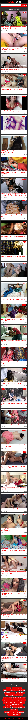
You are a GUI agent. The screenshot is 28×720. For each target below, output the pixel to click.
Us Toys (8, 688)
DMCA (13, 718)
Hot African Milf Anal (9, 702)
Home (4, 718)
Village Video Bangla (19, 697)
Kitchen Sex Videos (8, 700)
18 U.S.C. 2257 (21, 718)
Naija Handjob (21, 702)
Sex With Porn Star (9, 693)
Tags (9, 718)
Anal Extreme (7, 707)
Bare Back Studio (17, 688)
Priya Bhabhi (14, 709)
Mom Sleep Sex (10, 695)
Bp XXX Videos (21, 690)
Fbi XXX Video (20, 693)
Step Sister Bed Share (14, 714)
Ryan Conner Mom (20, 700)
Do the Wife (19, 695)
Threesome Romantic (9, 690)
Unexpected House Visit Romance (14, 712)
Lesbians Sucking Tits (18, 707)
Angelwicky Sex (7, 697)
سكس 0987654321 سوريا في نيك (14, 705)
